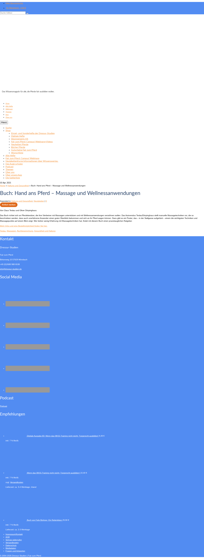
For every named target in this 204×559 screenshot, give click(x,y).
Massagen (11, 231)
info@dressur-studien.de (11, 269)
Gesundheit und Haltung (45, 231)
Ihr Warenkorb (16, 8)
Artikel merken (9, 205)
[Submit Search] (27, 13)
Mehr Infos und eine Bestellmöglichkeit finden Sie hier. (23, 226)
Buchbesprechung (25, 231)
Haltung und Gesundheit (22, 201)
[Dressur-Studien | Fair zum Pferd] (102, 53)
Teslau (3, 231)
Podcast (3, 406)
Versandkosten (16, 482)
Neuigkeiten (39, 201)
